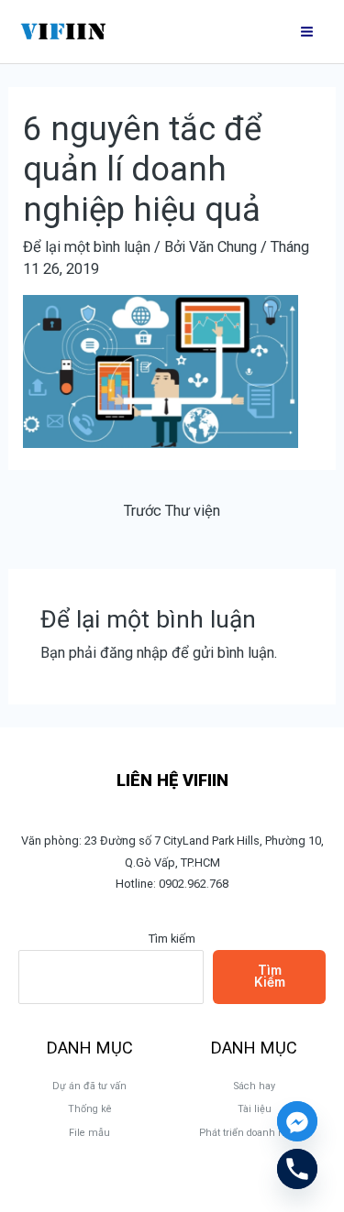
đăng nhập (134, 652)
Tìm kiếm (172, 938)
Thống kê (90, 1109)
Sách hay (254, 1086)
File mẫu (89, 1133)
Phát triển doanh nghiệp (254, 1133)
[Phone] (297, 1169)
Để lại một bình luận (86, 247)
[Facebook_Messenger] (297, 1121)
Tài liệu (255, 1109)
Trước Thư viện (172, 510)
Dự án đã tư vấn (89, 1086)
